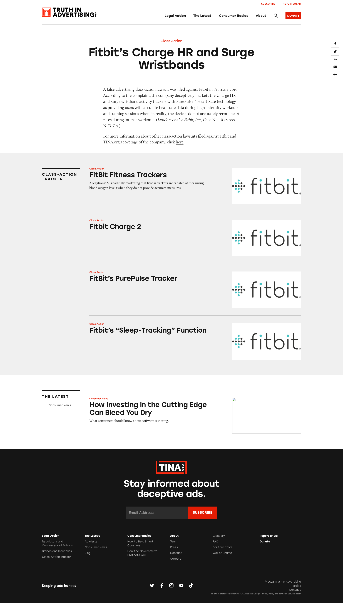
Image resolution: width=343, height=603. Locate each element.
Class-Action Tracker (56, 557)
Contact (176, 553)
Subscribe (268, 3)
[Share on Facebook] (335, 44)
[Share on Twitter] (335, 51)
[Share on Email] (335, 67)
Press (174, 547)
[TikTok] (191, 586)
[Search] (276, 16)
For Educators (222, 547)
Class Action (171, 41)
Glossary (219, 535)
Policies (296, 585)
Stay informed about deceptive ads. (172, 489)
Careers (175, 558)
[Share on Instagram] (171, 586)
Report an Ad (292, 3)
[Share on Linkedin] (335, 59)
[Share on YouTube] (181, 586)
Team (173, 541)
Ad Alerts (91, 541)
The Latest (202, 16)
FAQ (215, 541)
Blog (88, 553)
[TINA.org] (171, 467)
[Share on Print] (335, 75)
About (261, 16)
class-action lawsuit (152, 89)
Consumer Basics (233, 16)
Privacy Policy (267, 594)
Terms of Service (287, 594)
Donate (265, 541)
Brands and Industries (57, 551)
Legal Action (175, 16)
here (179, 141)
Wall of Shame (222, 553)
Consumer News (60, 405)
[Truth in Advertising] (69, 12)
